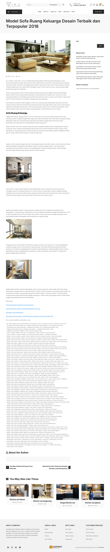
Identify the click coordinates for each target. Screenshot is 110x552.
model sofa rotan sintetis (27, 402)
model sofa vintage (13, 428)
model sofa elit (44, 357)
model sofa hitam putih (14, 364)
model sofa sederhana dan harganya (18, 409)
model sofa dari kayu (54, 352)
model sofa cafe (48, 347)
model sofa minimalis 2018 (47, 386)
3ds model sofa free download (16, 327)
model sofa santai (31, 407)
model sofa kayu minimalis (49, 373)
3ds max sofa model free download (37, 325)
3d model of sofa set (59, 323)
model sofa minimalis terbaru (16, 389)
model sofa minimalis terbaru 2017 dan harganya (41, 389)
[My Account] (97, 5)
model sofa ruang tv (33, 405)
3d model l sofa (36, 323)
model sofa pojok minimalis (15, 400)
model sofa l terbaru (60, 379)
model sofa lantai (24, 380)
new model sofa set (56, 439)
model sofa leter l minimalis (16, 382)
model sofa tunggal (13, 420)
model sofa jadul (23, 368)
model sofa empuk (55, 357)
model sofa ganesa (62, 359)
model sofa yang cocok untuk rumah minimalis (53, 434)
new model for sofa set (14, 439)
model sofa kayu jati (13, 373)
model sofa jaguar (36, 368)
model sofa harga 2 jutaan (40, 361)
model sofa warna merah (51, 430)
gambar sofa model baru (14, 329)
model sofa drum (27, 355)
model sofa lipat (48, 382)
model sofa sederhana (45, 407)
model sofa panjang (38, 396)
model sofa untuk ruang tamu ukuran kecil (20, 423)
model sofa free (24, 359)
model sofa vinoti (61, 427)
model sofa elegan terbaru (58, 355)
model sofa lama (12, 380)
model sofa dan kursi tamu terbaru (35, 352)
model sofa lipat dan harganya (17, 384)
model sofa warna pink (31, 432)
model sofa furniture (36, 359)
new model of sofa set (42, 439)
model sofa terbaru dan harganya (34, 418)
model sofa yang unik (48, 436)
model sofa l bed (35, 377)
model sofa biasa (50, 345)
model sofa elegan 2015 (41, 355)
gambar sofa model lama (45, 329)
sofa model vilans (30, 445)
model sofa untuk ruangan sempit (17, 425)
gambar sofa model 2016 (50, 327)
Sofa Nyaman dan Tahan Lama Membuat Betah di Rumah (23, 309)
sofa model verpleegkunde (15, 445)
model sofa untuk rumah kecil (38, 425)
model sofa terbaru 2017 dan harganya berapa (47, 416)
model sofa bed (33, 343)
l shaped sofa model (50, 334)
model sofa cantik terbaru (45, 348)
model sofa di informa (57, 354)
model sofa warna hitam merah (33, 430)
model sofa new (12, 395)
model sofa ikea (39, 364)
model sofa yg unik (57, 437)
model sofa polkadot (31, 400)
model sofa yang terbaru (33, 436)
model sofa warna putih (47, 432)
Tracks (47, 536)
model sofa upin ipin (35, 427)
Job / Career (69, 532)
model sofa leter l (50, 380)
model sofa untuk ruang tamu (16, 421)
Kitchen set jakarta (92, 503)
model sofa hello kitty (49, 363)
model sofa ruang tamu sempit (16, 405)
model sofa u (24, 420)
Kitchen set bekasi (17, 499)
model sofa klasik (54, 375)
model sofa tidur (51, 418)
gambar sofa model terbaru (16, 330)
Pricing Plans (49, 532)
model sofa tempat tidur (32, 414)
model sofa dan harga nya (46, 350)
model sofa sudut (51, 409)
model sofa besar (38, 345)
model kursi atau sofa (14, 339)
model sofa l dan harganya (50, 377)
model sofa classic (31, 350)
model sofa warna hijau (59, 428)
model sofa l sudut (46, 379)
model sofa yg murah (28, 437)
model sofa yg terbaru (42, 437)
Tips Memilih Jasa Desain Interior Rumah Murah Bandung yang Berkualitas (88, 67)
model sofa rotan (12, 402)
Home (39, 11)
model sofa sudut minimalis (53, 411)
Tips (19, 76)
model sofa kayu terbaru (15, 375)
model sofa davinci (30, 354)
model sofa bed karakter (47, 343)
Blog (73, 11)
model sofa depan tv (43, 354)
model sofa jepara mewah (57, 370)
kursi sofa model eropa (36, 334)
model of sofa (26, 339)
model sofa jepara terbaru (15, 372)
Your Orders (48, 539)
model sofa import (63, 364)
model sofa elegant (13, 357)
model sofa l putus (33, 379)
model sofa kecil (28, 375)
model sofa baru (12, 343)
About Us (53, 11)
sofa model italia (36, 443)
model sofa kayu (59, 372)
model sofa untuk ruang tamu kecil (38, 421)
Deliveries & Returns (92, 536)
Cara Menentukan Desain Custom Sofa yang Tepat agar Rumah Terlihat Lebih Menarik (89, 77)
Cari (77, 41)
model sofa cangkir (60, 347)
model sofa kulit (12, 377)
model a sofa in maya (13, 338)
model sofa (46, 339)
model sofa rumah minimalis (15, 407)
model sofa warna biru (27, 428)
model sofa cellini (61, 348)
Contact (46, 11)
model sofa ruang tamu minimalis (43, 404)
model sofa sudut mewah (36, 411)
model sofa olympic (13, 396)
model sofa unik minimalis (48, 420)
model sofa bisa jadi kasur (15, 347)
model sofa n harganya (55, 393)
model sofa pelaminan (14, 398)
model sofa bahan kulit (60, 341)
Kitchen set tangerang (42, 501)
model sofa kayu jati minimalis (30, 373)
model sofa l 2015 (23, 377)
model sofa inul (58, 366)
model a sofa (26, 336)
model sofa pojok (61, 398)
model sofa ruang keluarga (45, 402)
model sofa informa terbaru (43, 366)
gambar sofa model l (30, 329)
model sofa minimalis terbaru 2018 (17, 391)
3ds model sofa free (56, 325)
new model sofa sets (13, 441)
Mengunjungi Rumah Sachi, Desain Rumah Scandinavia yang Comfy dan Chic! (29, 316)
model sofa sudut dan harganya (17, 411)
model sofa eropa (12, 359)
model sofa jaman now (50, 368)
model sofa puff (58, 400)
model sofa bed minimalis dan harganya (19, 345)
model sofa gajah (49, 359)
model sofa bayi (23, 343)
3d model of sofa (47, 323)
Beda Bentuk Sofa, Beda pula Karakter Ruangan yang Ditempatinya (55, 467)
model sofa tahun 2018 (55, 412)
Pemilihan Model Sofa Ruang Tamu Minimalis (20, 305)
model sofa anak (12, 341)
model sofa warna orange (15, 432)
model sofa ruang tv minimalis (50, 405)
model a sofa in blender (54, 336)
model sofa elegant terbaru (29, 357)
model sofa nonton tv (24, 395)
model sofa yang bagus (30, 434)
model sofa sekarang (38, 409)
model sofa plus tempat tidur (45, 398)
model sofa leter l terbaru (34, 382)
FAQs (46, 529)
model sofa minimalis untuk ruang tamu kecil (43, 391)
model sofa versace (49, 427)
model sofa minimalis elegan (39, 388)
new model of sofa (28, 439)
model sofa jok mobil (31, 372)
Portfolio (66, 11)
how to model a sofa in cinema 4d (17, 334)
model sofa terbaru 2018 (14, 418)
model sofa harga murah (33, 363)
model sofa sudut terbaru (39, 412)
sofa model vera (47, 443)
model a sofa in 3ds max (38, 336)
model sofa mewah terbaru (15, 386)
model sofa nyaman (38, 395)
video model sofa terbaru (15, 446)
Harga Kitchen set (67, 503)
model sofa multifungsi (27, 393)
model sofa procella (46, 400)
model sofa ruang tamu (62, 402)
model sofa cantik (12, 348)
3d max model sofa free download (19, 323)
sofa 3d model (43, 441)
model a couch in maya (14, 336)
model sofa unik (34, 420)
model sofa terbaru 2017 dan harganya (19, 416)
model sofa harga (25, 361)
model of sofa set (37, 339)
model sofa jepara (42, 370)
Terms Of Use (90, 532)
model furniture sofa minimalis (47, 338)
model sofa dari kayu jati (15, 354)
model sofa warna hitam (14, 430)
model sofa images (51, 364)
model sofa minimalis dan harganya (18, 388)
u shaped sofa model (54, 445)
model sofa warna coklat (43, 428)
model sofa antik (35, 341)
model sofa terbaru (47, 414)
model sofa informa (27, 366)
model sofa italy (12, 368)
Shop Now (98, 12)
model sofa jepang (29, 370)
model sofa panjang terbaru (55, 396)
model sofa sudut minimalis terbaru (18, 412)
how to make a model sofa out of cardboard (21, 332)
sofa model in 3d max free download (18, 443)
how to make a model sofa (33, 330)
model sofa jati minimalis (15, 370)
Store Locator (69, 536)
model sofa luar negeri (34, 384)
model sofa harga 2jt (57, 361)
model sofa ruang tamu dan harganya (19, 404)
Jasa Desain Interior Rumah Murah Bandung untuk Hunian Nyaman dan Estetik (89, 72)
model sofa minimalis (31, 386)
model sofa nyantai (51, 395)
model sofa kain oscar (46, 372)
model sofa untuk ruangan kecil (45, 423)
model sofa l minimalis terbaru (16, 379)
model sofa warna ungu (14, 434)
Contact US (68, 539)
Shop (59, 11)
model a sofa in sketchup (29, 338)
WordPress (101, 547)
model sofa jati (63, 368)
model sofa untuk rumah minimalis (18, 427)
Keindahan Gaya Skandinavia (14, 312)
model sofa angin (23, 341)
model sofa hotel (27, 364)
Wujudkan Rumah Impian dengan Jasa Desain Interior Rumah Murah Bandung (90, 57)
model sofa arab (47, 341)
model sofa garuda (13, 361)
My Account (89, 529)
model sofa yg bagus (62, 436)
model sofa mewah (48, 384)
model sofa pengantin (28, 398)
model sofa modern (13, 393)
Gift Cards (89, 539)
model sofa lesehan (36, 380)
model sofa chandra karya (15, 350)
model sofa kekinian (41, 375)
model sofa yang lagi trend (15, 436)
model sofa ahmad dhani (59, 339)
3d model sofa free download (16, 325)
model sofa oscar (25, 396)
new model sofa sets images (29, 441)
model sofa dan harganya (15, 352)
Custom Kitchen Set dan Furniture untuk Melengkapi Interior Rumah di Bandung (88, 62)
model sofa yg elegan (13, 437)
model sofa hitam (62, 363)
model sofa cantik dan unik (28, 348)
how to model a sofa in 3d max (45, 332)
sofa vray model (42, 445)
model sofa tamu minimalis (15, 414)
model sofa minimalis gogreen (58, 388)
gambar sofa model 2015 (34, 327)
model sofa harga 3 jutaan (15, 363)
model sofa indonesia (13, 366)
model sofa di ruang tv (14, 355)
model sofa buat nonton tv (33, 347)
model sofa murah (41, 393)
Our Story (68, 529)
